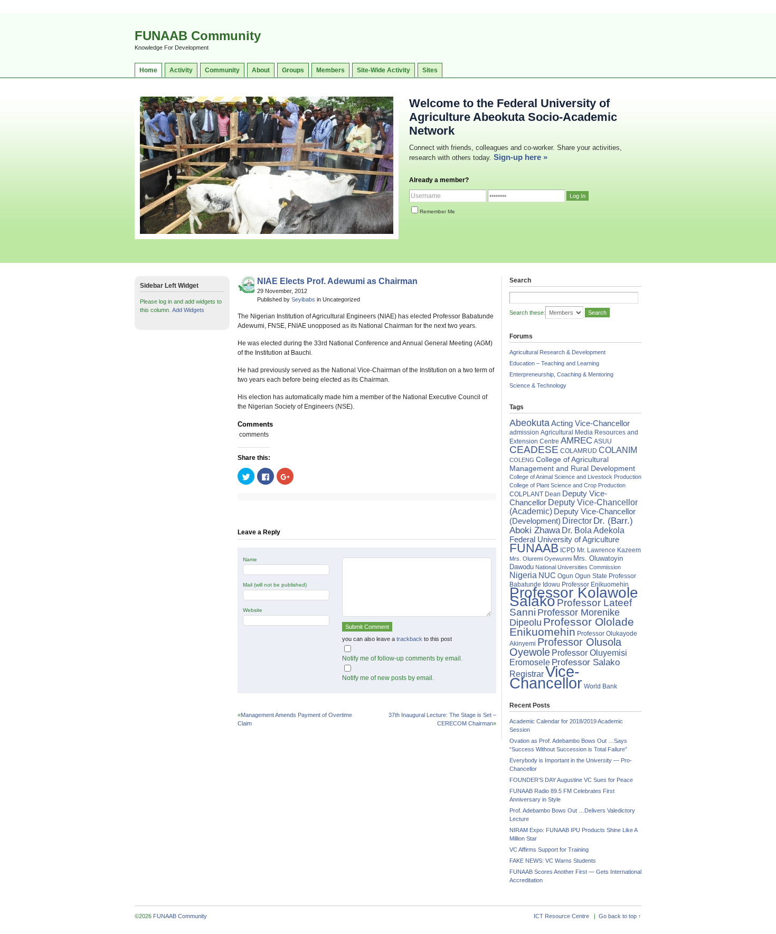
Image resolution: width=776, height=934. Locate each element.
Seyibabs (303, 299)
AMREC (576, 441)
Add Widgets (188, 310)
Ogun (565, 576)
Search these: (527, 312)
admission (524, 432)
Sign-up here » (520, 157)
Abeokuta (529, 423)
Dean (553, 494)
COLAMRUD (578, 451)
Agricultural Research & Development (557, 352)
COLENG (521, 460)
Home (148, 70)
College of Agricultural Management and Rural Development (572, 464)
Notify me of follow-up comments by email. (402, 658)
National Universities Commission (578, 567)
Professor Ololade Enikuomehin (571, 627)
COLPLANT (526, 494)
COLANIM (618, 450)
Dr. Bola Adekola (593, 530)
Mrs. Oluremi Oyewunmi (540, 558)
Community (222, 70)
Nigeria (523, 575)
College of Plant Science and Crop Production (567, 485)
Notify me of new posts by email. (388, 678)
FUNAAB (534, 548)
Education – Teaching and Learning (554, 363)
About (261, 70)
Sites (430, 70)
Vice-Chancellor (545, 677)
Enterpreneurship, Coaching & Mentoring (561, 374)
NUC (547, 575)
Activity (181, 70)
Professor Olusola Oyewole (565, 647)
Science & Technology (537, 385)
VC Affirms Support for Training (549, 849)
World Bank (600, 686)
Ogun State (591, 576)
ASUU (603, 441)
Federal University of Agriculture (564, 539)
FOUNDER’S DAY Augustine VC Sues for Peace (571, 780)
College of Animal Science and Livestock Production (575, 477)
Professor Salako (586, 662)
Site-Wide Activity (383, 70)
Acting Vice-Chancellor (590, 423)
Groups (293, 70)
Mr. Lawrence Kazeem (609, 550)
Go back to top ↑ (620, 916)
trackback (409, 639)
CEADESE (534, 449)
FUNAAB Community (198, 36)
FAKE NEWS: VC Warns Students (552, 860)
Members (330, 70)
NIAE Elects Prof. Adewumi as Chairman (337, 281)
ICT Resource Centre (561, 916)
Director (577, 520)
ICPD (567, 550)
